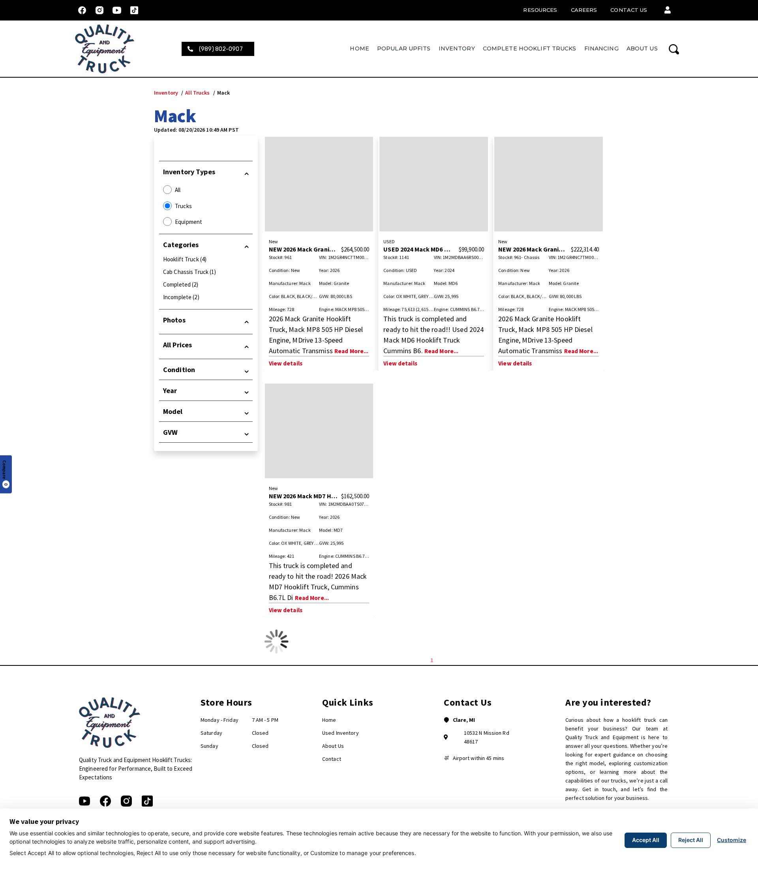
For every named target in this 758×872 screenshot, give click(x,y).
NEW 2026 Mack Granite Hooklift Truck (324, 249)
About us (642, 48)
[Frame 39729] (134, 10)
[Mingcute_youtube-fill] (117, 10)
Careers (584, 10)
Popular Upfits (404, 48)
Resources (540, 10)
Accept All (645, 840)
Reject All (690, 840)
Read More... (351, 351)
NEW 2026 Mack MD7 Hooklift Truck (319, 496)
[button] (667, 10)
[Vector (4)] (147, 801)
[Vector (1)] (84, 801)
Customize (731, 840)
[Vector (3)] (126, 801)
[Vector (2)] (105, 801)
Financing (601, 48)
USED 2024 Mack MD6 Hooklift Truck (435, 249)
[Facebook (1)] (82, 10)
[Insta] (99, 10)
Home (359, 48)
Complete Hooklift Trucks (529, 48)
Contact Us (628, 10)
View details (285, 363)
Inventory (457, 48)
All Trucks (197, 92)
